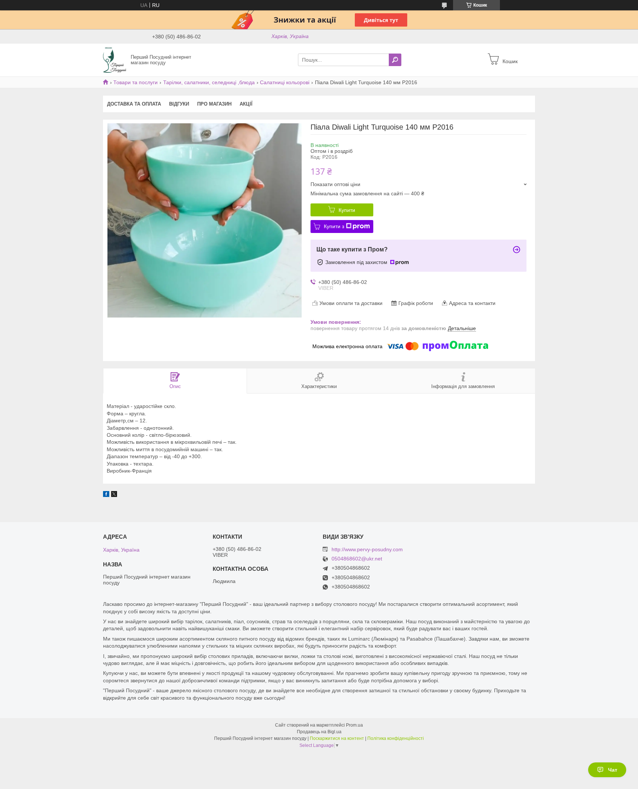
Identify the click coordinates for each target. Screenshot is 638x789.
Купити (347, 210)
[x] (114, 495)
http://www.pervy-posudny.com (367, 549)
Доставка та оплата (134, 104)
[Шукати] (395, 60)
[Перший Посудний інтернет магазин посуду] (114, 59)
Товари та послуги (135, 82)
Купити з (334, 226)
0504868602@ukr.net (357, 559)
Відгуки (179, 104)
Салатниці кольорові (284, 82)
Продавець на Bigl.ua (319, 731)
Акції (246, 104)
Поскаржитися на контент (337, 738)
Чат (612, 770)
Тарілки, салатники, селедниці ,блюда (209, 82)
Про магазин (214, 104)
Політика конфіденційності (395, 738)
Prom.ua (354, 725)
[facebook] (106, 495)
